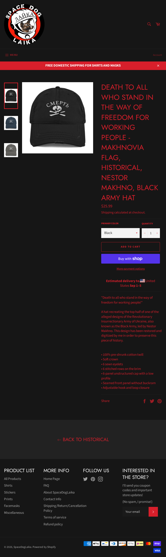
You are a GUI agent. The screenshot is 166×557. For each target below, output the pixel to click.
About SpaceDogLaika (59, 492)
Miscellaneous (14, 512)
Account (157, 55)
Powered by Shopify (44, 547)
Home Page (52, 478)
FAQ (46, 485)
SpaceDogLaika (22, 547)
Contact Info (52, 499)
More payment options (131, 269)
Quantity (147, 223)
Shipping (107, 212)
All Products (12, 478)
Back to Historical (85, 439)
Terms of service (55, 517)
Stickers (9, 492)
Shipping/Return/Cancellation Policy (65, 508)
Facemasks (12, 505)
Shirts (8, 485)
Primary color (109, 223)
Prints (8, 499)
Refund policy (53, 524)
